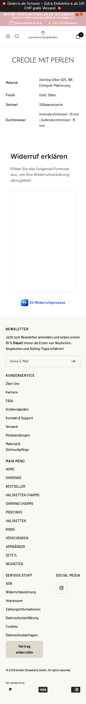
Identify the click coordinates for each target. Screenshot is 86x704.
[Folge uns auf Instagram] (61, 588)
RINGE (10, 529)
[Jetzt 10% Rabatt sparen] (73, 361)
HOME (10, 469)
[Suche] (17, 36)
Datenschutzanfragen (22, 635)
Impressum (14, 601)
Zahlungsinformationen (23, 609)
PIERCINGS (14, 512)
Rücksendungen (18, 435)
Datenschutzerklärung (22, 618)
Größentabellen (17, 409)
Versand (12, 427)
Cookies (12, 626)
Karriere (12, 392)
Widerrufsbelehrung (21, 592)
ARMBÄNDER (15, 547)
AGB (9, 583)
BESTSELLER (15, 486)
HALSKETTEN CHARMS (22, 495)
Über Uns (12, 384)
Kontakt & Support (19, 418)
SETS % (11, 555)
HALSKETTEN (16, 521)
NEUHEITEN (14, 564)
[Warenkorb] (77, 36)
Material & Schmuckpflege (17, 447)
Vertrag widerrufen (24, 649)
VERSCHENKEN (17, 538)
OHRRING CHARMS (19, 504)
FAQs (9, 401)
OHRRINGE (14, 478)
